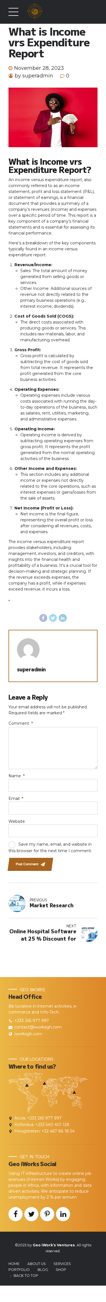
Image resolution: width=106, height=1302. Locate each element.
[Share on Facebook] (43, 618)
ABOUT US (36, 1264)
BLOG (43, 1270)
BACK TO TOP (26, 1275)
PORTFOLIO (19, 1270)
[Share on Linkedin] (63, 618)
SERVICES (62, 1264)
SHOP (61, 1270)
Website (16, 821)
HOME (14, 1264)
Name (16, 775)
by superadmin (34, 76)
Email (15, 798)
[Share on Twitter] (53, 618)
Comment (20, 723)
